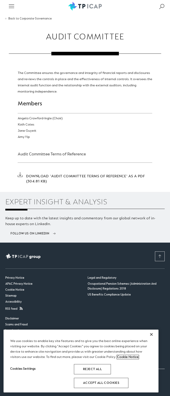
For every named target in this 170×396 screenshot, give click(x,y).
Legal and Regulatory (102, 278)
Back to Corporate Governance (30, 18)
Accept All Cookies (101, 383)
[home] (85, 6)
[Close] (151, 334)
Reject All (92, 369)
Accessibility (13, 301)
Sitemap (11, 295)
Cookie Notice (14, 290)
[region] (81, 361)
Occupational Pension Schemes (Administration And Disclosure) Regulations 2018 (122, 286)
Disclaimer (12, 318)
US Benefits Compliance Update (109, 294)
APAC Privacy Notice (19, 284)
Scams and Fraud (16, 324)
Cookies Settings (23, 369)
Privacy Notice (14, 278)
